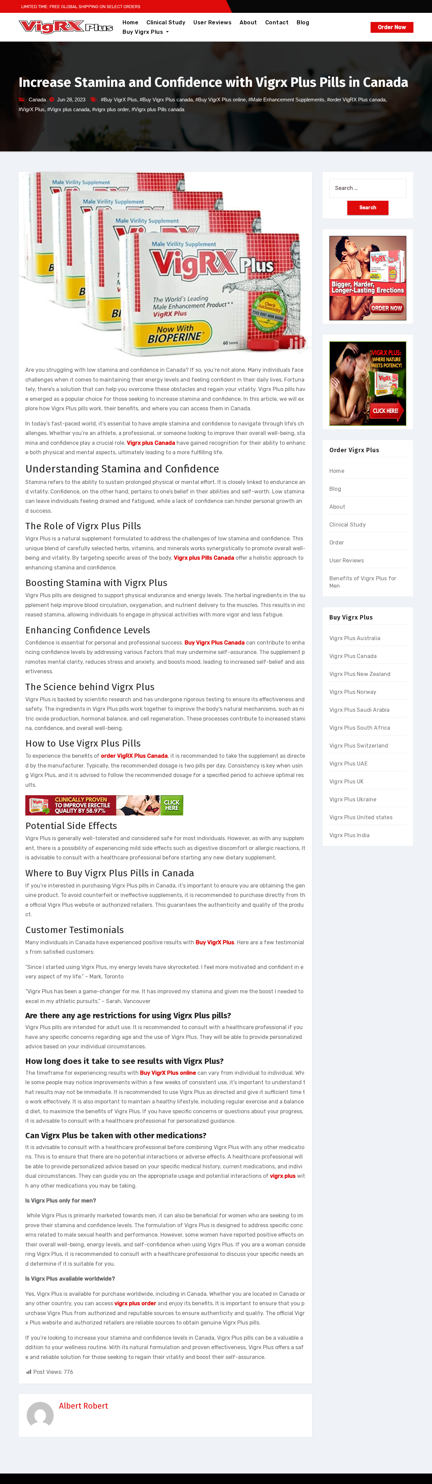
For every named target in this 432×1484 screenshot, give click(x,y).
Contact (277, 22)
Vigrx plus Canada (151, 443)
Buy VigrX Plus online (168, 1073)
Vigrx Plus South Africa (359, 728)
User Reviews (212, 22)
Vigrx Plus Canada (353, 656)
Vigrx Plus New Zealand (359, 674)
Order (336, 542)
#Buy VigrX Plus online (220, 99)
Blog (303, 22)
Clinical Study (165, 22)
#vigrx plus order (110, 109)
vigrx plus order (135, 1303)
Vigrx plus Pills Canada (204, 558)
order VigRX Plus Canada (134, 756)
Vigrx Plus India (349, 835)
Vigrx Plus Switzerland (358, 746)
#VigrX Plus (32, 109)
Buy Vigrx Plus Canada (215, 642)
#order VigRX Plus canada (356, 99)
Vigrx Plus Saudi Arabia (359, 710)
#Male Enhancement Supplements (286, 99)
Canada (37, 99)
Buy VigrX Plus (215, 942)
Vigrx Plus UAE (348, 763)
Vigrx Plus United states (361, 817)
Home (130, 22)
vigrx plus (283, 1176)
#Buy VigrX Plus (119, 99)
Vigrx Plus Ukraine (353, 799)
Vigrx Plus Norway (352, 692)
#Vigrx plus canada (68, 109)
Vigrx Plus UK (346, 781)
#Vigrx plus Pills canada (158, 109)
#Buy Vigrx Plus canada (166, 99)
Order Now (392, 27)
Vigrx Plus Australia (354, 638)
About (248, 22)
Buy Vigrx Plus (144, 32)
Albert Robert (83, 1406)
